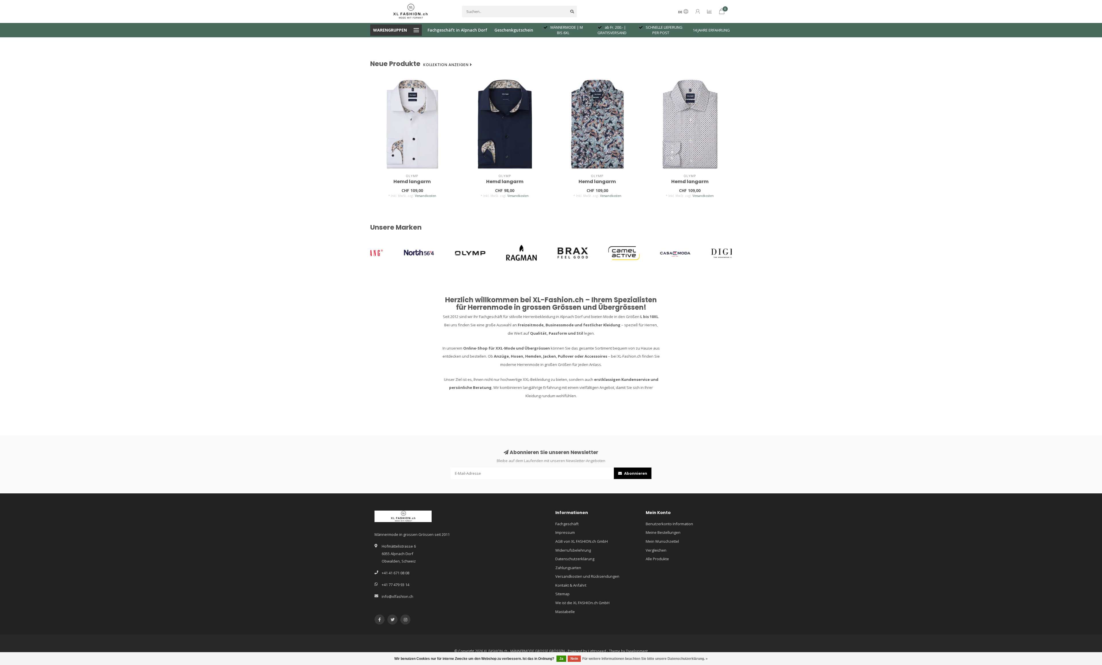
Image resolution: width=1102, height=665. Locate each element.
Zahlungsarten (568, 567)
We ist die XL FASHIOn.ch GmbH (582, 602)
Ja (561, 659)
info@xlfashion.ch (397, 596)
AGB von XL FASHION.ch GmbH (581, 541)
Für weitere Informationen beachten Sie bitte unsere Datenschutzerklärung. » (645, 659)
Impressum (565, 532)
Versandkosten (425, 196)
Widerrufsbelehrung (573, 550)
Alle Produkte (657, 558)
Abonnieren (635, 473)
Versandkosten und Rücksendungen (587, 576)
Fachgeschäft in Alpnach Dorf (457, 30)
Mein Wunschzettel (662, 541)
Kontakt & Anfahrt (570, 585)
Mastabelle (565, 611)
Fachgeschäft (567, 523)
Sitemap (562, 593)
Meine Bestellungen (663, 532)
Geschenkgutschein (513, 30)
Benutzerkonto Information (669, 523)
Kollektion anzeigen (446, 65)
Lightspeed (597, 651)
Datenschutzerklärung (574, 558)
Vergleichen (656, 550)
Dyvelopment (637, 651)
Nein (574, 659)
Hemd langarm (412, 181)
